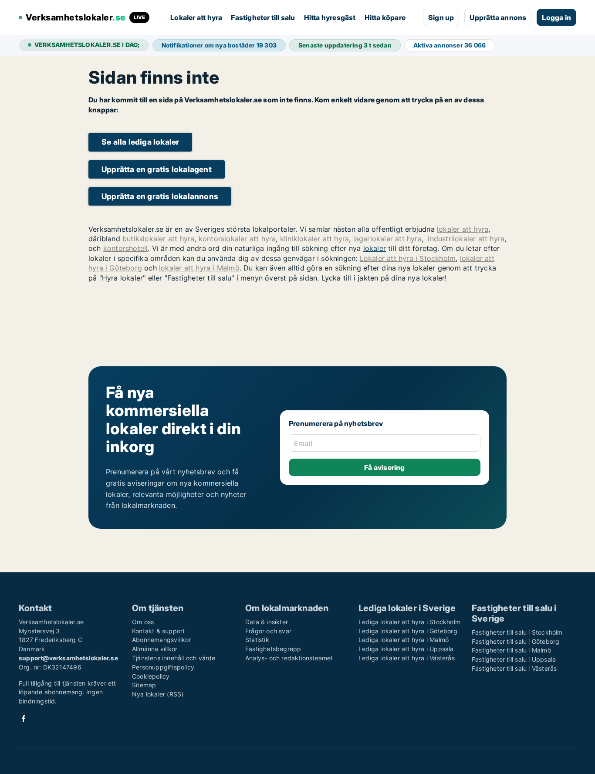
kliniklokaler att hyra (314, 238)
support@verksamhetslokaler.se (68, 658)
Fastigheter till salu (263, 17)
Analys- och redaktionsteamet (289, 658)
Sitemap (144, 685)
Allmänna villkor (154, 648)
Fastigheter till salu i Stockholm (517, 632)
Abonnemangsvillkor (161, 639)
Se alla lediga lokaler (140, 141)
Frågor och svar (268, 631)
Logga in (556, 17)
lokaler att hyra (462, 229)
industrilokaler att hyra (466, 238)
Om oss (143, 621)
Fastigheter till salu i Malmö (511, 650)
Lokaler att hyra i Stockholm (408, 258)
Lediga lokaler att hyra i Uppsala (406, 648)
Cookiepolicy (150, 676)
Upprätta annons (498, 17)
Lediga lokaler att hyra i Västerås (406, 658)
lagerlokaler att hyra (387, 238)
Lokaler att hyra (196, 17)
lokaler (374, 248)
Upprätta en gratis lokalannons (159, 196)
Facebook (23, 718)
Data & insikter (266, 621)
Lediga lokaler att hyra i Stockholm (409, 621)
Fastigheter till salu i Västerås (514, 668)
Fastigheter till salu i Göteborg (515, 641)
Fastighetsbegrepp (273, 648)
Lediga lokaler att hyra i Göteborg (407, 631)
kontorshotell (125, 248)
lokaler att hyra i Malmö (199, 268)
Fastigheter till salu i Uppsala (514, 659)
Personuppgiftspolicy (163, 667)
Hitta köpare (385, 17)
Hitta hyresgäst (330, 17)
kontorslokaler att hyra (237, 238)
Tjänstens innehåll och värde (174, 658)
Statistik (257, 639)
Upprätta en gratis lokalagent (156, 169)
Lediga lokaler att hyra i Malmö (403, 639)
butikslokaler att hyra (158, 238)
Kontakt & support (158, 631)
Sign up (441, 17)
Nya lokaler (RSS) (157, 694)
